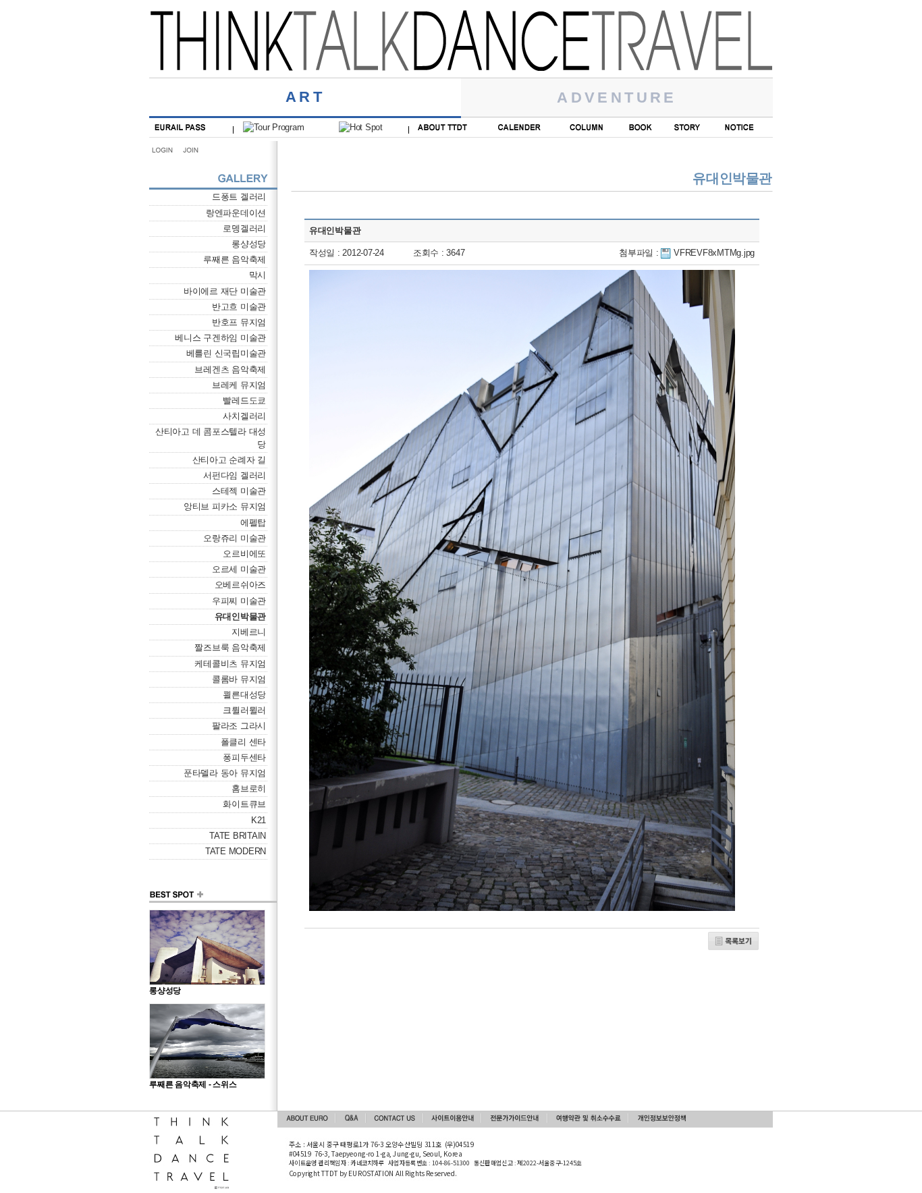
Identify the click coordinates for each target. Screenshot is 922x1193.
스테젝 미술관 (239, 491)
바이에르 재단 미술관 (225, 291)
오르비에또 (244, 554)
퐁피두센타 (244, 757)
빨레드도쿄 (244, 400)
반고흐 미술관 (239, 307)
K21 (258, 820)
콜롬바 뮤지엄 (239, 679)
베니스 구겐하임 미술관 (220, 338)
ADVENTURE (617, 97)
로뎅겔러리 (244, 228)
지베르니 (249, 632)
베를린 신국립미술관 (226, 353)
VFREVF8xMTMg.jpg (714, 253)
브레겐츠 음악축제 (230, 369)
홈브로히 (249, 788)
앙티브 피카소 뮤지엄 (225, 506)
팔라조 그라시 (239, 726)
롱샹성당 (249, 244)
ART (305, 96)
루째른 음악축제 (234, 259)
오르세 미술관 (239, 569)
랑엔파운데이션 (236, 213)
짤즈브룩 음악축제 (230, 647)
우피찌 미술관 (239, 601)
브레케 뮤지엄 (239, 385)
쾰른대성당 (244, 695)
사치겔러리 (244, 416)
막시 (257, 275)
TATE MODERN (235, 851)
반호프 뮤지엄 (239, 322)
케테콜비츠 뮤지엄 (230, 664)
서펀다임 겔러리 (234, 475)
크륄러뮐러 (244, 710)
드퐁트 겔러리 (239, 197)
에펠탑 (253, 523)
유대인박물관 (240, 616)
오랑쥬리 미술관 (234, 538)
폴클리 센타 (243, 742)
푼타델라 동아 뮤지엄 (225, 773)
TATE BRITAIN (237, 836)
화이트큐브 (244, 804)
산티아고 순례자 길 (229, 460)
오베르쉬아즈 (240, 585)
